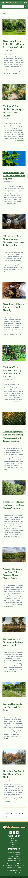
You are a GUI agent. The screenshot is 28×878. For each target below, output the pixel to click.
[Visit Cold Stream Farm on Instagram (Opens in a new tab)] (14, 832)
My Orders (14, 839)
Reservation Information (14, 852)
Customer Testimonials (14, 860)
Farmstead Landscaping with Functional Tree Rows (13, 706)
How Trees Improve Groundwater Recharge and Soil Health (13, 641)
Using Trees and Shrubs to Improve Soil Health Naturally (14, 306)
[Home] (12, 4)
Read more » (14, 73)
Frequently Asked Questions (14, 858)
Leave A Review (14, 874)
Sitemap (20, 872)
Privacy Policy (8, 872)
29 (3, 816)
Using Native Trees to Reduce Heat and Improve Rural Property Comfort (14, 44)
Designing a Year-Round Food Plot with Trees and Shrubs (13, 774)
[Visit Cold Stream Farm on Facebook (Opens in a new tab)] (10, 832)
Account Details (14, 842)
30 (6, 816)
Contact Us (14, 846)
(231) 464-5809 (14, 863)
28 (22, 813)
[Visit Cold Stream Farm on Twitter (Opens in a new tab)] (17, 832)
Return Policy (14, 840)
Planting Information (14, 856)
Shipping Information (14, 854)
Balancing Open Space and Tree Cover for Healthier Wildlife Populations (14, 504)
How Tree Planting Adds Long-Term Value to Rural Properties (14, 175)
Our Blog (14, 844)
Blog (15, 872)
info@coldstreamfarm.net (14, 867)
